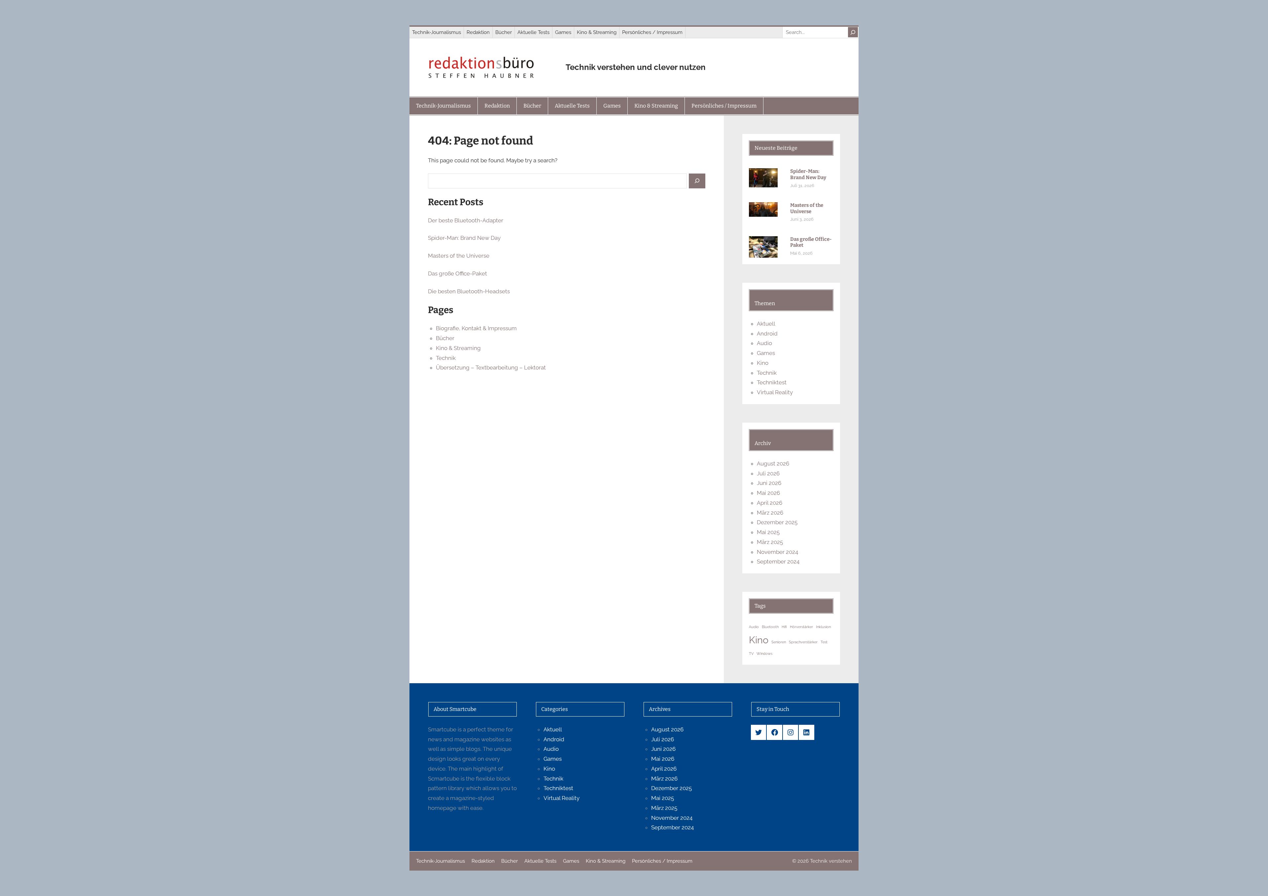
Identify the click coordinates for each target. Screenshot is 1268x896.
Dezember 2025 (777, 522)
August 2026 (773, 463)
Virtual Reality (775, 392)
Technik (446, 358)
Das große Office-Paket (457, 273)
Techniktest (772, 382)
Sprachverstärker (803, 642)
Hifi (784, 627)
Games (766, 353)
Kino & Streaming (458, 348)
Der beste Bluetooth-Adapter (465, 220)
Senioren (778, 642)
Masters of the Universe (458, 255)
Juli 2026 (768, 473)
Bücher (445, 338)
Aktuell (766, 323)
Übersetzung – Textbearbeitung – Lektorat (491, 367)
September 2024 (778, 561)
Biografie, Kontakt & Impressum (476, 328)
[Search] (853, 32)
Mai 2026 (768, 493)
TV (751, 654)
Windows (764, 654)
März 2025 (770, 542)
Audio (764, 343)
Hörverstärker (801, 627)
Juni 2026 (769, 483)
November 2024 (777, 552)
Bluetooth (770, 627)
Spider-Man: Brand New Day (464, 238)
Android (767, 333)
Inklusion (823, 627)
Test (824, 642)
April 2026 (769, 502)
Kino (762, 363)
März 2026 (770, 512)
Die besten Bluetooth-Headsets (469, 291)
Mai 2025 (768, 532)
